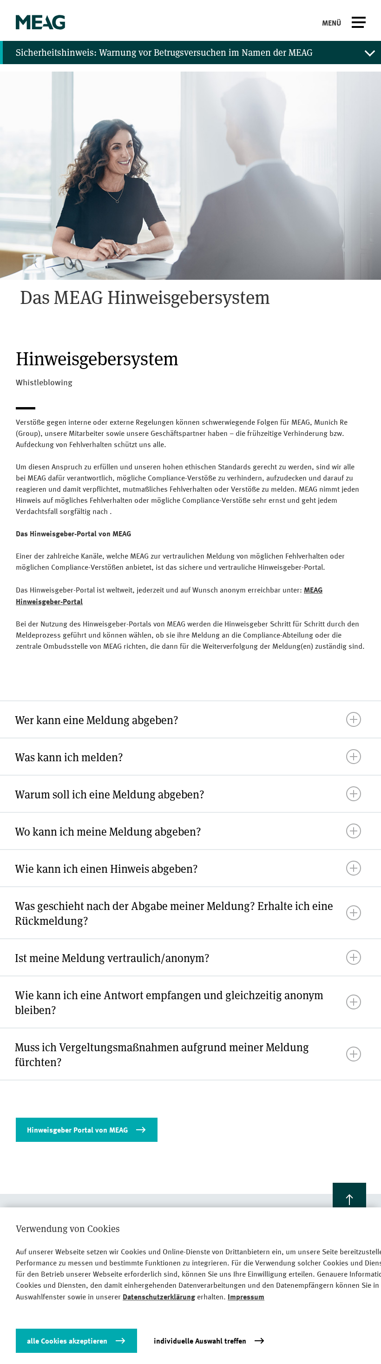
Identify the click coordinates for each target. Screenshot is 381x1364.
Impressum (246, 1296)
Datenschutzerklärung (159, 1296)
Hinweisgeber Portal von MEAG (77, 1130)
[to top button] (349, 1199)
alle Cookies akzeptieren (67, 1341)
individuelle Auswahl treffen (200, 1341)
